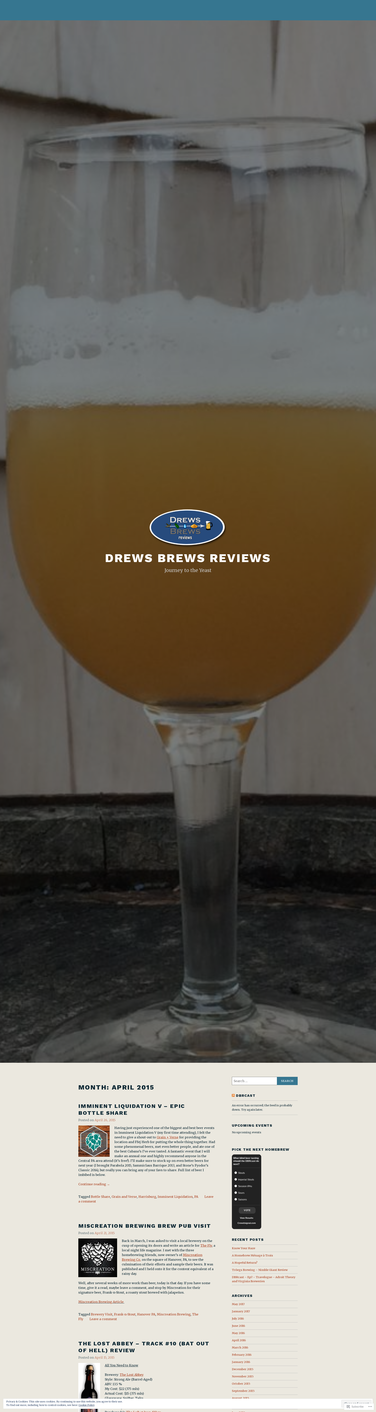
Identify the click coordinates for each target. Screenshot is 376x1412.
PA (196, 1197)
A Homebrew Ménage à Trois (252, 1255)
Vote (247, 1210)
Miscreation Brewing (174, 1314)
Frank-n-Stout (125, 1314)
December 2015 (242, 1369)
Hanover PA (146, 1314)
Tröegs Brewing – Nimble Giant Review (260, 1270)
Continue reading (94, 1184)
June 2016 (238, 1326)
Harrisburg (147, 1197)
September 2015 (243, 1391)
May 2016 (238, 1333)
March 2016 (240, 1347)
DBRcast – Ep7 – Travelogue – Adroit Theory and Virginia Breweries (263, 1279)
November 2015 (243, 1376)
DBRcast (246, 1095)
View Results (246, 1218)
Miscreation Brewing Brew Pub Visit (144, 1226)
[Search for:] (265, 1081)
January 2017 (241, 1311)
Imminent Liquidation (175, 1197)
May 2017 (238, 1304)
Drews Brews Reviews (188, 558)
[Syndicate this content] (233, 1095)
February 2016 (241, 1354)
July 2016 (238, 1318)
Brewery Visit (101, 1314)
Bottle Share (100, 1197)
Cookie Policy (87, 1405)
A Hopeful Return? (244, 1262)
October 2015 (241, 1383)
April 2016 (239, 1340)
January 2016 (241, 1362)
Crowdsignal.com (247, 1223)
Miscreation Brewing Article (101, 1302)
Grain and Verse (124, 1197)
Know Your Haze (243, 1248)
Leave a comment (103, 1319)
